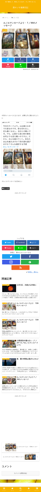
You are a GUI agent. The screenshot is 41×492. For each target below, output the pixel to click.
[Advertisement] (20, 91)
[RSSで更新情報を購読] (20, 267)
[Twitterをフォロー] (11, 256)
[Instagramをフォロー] (11, 262)
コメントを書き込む (20, 473)
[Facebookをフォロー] (30, 256)
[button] (33, 65)
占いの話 (6, 188)
